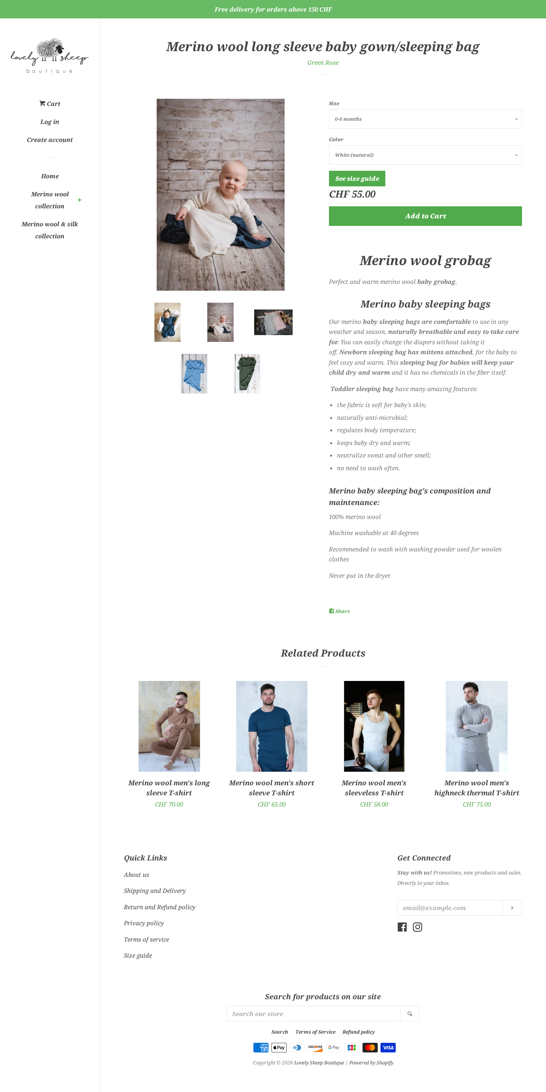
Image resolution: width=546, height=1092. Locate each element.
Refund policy (359, 1031)
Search (279, 1031)
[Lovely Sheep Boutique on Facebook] (402, 928)
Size (334, 103)
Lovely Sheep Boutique (319, 1062)
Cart (52, 104)
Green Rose (323, 62)
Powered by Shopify (371, 1062)
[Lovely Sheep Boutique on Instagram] (417, 928)
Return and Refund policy (159, 907)
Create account (50, 140)
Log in (49, 122)
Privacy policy (144, 923)
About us (136, 874)
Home (50, 176)
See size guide (357, 178)
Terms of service (146, 939)
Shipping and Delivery (155, 890)
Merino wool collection (50, 200)
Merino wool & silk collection (50, 230)
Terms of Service (315, 1031)
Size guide (138, 955)
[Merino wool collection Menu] (80, 201)
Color (336, 139)
